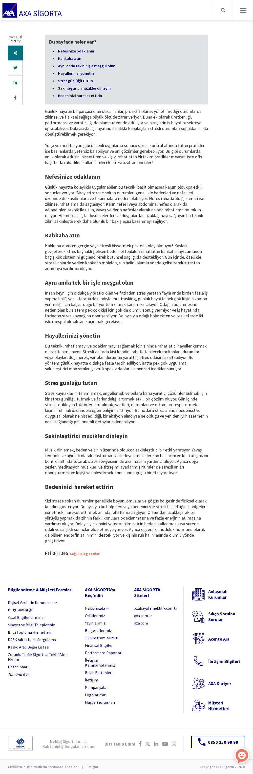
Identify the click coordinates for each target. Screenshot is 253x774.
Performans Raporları (103, 652)
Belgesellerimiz (98, 630)
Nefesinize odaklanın (76, 51)
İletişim (91, 679)
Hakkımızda (95, 608)
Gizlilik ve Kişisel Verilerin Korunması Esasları (43, 767)
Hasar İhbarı (18, 666)
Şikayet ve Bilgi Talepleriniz (31, 624)
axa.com (141, 623)
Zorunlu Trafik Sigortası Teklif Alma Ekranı (38, 657)
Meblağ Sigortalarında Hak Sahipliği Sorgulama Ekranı (68, 744)
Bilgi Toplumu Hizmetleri (29, 632)
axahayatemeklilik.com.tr (155, 608)
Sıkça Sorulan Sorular (221, 616)
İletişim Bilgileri (224, 661)
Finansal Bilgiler (99, 645)
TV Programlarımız (101, 637)
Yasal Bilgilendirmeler (26, 617)
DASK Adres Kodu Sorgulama (32, 639)
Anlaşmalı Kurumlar (218, 594)
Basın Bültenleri (98, 672)
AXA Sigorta (32, 10)
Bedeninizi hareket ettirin (80, 95)
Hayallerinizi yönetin (76, 73)
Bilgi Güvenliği (20, 609)
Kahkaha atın (69, 58)
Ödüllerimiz (95, 615)
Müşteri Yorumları (100, 702)
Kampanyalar (96, 687)
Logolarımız (95, 694)
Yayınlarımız (95, 623)
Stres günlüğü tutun (75, 80)
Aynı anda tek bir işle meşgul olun (86, 65)
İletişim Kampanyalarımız (100, 663)
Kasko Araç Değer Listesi (28, 647)
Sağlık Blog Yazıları (85, 553)
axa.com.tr (143, 615)
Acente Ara (219, 639)
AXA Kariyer (219, 683)
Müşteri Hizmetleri (219, 705)
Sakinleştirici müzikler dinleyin (84, 88)
